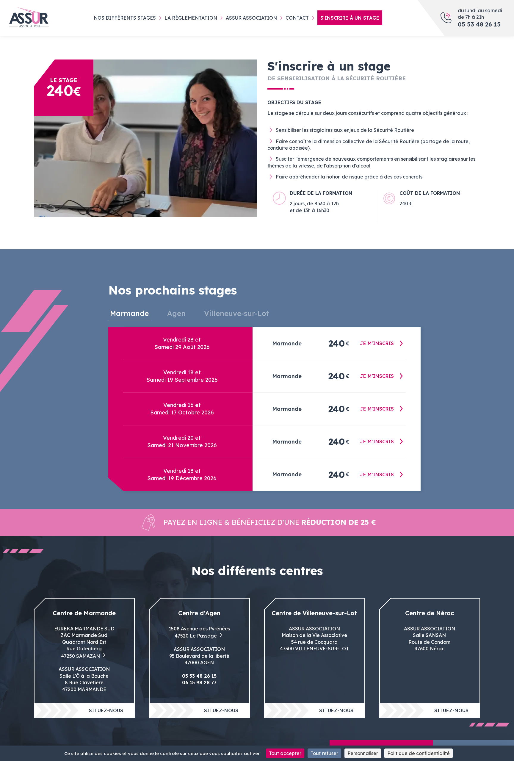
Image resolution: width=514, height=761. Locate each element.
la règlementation (190, 18)
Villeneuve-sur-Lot (236, 313)
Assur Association (251, 18)
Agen (176, 313)
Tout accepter (285, 753)
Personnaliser (362, 753)
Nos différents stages (125, 18)
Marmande (129, 313)
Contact (297, 18)
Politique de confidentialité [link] (418, 753)
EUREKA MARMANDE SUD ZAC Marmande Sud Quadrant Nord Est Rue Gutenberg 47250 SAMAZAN (84, 642)
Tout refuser (324, 753)
